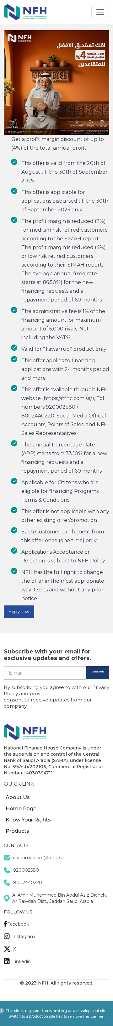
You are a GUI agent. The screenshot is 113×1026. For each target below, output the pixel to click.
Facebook (18, 924)
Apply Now (19, 611)
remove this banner (86, 1016)
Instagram (23, 936)
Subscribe (97, 673)
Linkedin (21, 961)
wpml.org (58, 1010)
